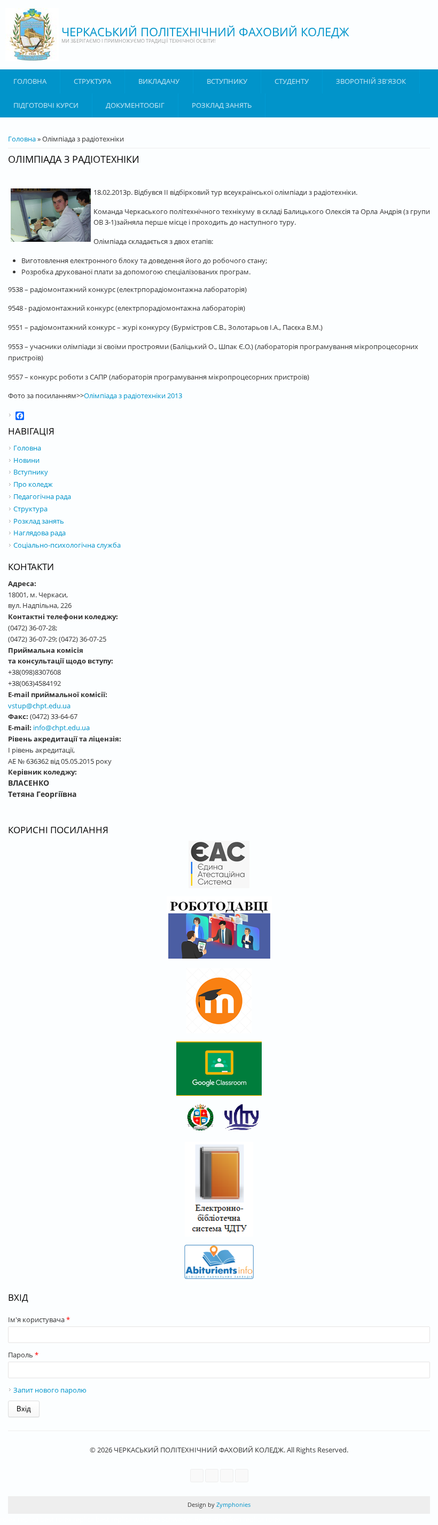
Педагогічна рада (42, 496)
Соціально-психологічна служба (67, 545)
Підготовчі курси (46, 105)
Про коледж (33, 484)
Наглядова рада (39, 533)
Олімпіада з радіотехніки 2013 (133, 395)
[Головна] (32, 34)
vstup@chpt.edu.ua (39, 705)
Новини (26, 460)
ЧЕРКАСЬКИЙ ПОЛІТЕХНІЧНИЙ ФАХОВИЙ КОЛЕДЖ (205, 31)
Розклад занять (222, 105)
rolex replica (19, 1519)
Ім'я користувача (39, 1319)
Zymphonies (233, 1504)
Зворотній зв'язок (371, 81)
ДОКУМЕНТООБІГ (135, 105)
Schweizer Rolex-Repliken (201, 1519)
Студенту (292, 81)
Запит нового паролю (50, 1390)
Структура (92, 81)
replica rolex (262, 1519)
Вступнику (30, 472)
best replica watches (128, 1519)
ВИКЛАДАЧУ (158, 81)
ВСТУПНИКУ (227, 81)
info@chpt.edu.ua (61, 727)
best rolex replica (67, 1519)
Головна (29, 81)
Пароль (23, 1355)
